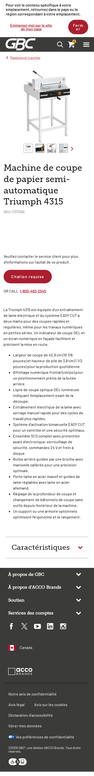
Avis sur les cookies (50, 704)
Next (72, 149)
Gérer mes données (25, 725)
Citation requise (27, 276)
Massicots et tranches (25, 58)
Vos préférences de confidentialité (45, 737)
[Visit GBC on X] (27, 627)
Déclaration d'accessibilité (30, 715)
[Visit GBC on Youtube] (40, 627)
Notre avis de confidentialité (32, 694)
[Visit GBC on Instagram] (66, 627)
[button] (86, 44)
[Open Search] (59, 44)
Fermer (78, 27)
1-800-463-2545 (33, 291)
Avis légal (16, 704)
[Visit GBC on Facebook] (14, 627)
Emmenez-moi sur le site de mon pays (31, 27)
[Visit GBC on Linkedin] (53, 627)
